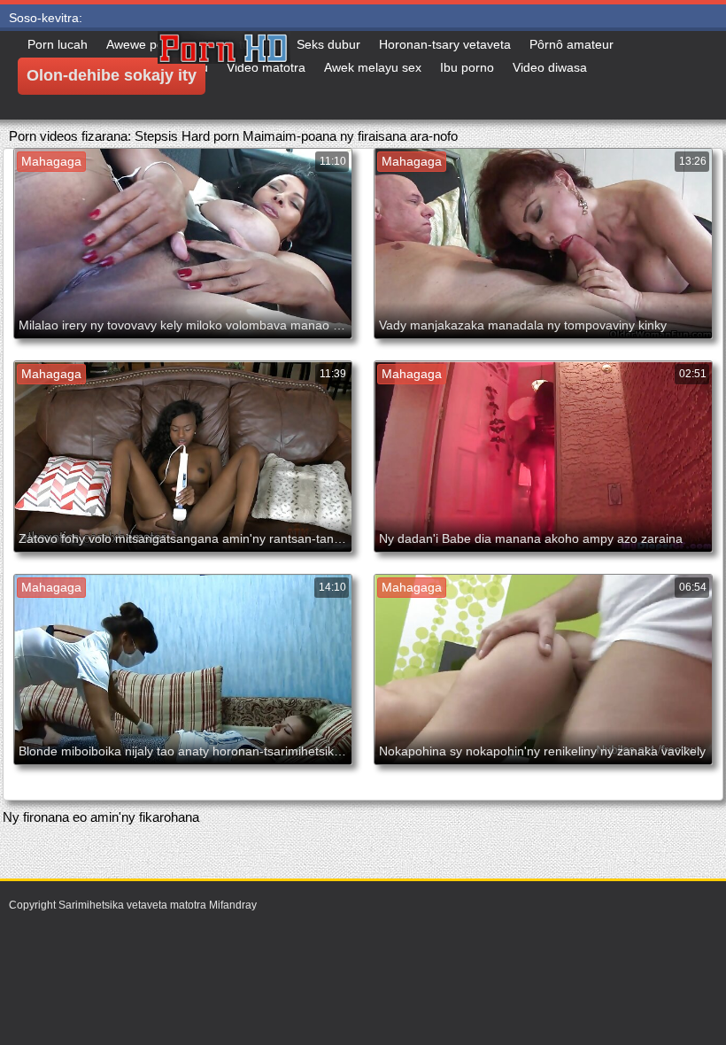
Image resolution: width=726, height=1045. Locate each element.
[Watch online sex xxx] (290, 75)
